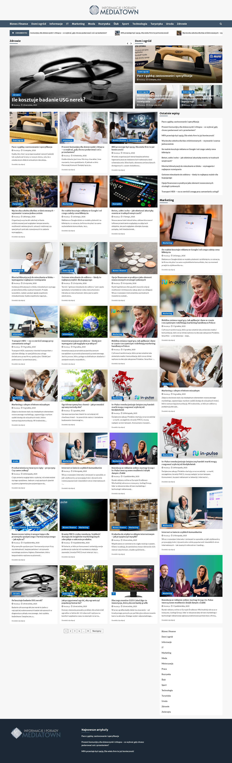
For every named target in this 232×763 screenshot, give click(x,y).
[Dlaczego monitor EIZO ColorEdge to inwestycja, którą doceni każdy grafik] (133, 581)
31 (88, 631)
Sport (125, 23)
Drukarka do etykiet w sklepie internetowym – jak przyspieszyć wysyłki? (133, 535)
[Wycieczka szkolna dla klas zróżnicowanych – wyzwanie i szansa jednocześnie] (34, 191)
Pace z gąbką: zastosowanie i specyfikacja (164, 75)
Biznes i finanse (19, 23)
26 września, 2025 (80, 606)
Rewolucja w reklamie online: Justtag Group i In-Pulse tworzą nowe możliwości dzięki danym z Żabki (133, 470)
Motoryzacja (167, 663)
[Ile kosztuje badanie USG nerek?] (34, 581)
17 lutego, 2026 (129, 217)
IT (67, 23)
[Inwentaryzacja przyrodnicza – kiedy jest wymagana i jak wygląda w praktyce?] (84, 322)
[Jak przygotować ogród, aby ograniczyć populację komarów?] (84, 581)
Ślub (116, 23)
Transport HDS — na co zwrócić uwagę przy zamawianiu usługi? (190, 191)
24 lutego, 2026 (79, 217)
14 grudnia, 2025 (29, 408)
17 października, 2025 (131, 476)
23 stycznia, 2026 (155, 105)
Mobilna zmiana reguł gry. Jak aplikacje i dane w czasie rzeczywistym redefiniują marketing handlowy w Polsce (133, 343)
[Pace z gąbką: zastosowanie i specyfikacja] (34, 128)
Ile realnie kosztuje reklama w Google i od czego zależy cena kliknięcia (82, 212)
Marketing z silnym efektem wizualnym (31, 404)
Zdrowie (182, 23)
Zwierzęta (166, 712)
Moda (91, 23)
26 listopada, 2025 (30, 474)
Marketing (78, 23)
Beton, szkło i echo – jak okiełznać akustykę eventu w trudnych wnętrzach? (132, 212)
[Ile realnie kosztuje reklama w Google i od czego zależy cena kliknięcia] (84, 191)
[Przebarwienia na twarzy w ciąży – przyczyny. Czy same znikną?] (34, 449)
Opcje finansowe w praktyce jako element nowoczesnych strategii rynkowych (132, 278)
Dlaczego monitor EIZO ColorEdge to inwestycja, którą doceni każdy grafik (130, 601)
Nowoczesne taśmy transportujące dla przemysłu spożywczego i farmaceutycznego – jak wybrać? (34, 537)
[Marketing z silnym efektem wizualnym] (34, 385)
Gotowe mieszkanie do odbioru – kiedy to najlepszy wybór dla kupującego (199, 98)
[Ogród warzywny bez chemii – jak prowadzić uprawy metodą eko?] (84, 385)
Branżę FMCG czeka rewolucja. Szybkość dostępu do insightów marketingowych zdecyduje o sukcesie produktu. (81, 537)
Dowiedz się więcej (18, 164)
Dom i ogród (38, 23)
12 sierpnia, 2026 (154, 80)
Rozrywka (104, 23)
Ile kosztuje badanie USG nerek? (27, 600)
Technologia (139, 23)
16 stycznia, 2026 (129, 283)
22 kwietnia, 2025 (30, 105)
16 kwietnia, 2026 (80, 156)
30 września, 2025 (130, 540)
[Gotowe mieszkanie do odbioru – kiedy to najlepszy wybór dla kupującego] (84, 258)
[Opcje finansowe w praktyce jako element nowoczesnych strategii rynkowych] (133, 258)
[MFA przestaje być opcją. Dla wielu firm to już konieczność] (133, 128)
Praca (164, 669)
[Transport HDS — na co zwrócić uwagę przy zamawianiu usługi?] (34, 322)
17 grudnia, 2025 (129, 350)
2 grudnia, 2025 (79, 411)
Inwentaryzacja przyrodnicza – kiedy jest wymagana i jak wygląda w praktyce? (81, 342)
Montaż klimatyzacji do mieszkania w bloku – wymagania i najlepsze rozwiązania (156, 98)
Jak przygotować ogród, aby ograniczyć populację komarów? (81, 601)
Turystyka (157, 23)
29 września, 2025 (30, 604)
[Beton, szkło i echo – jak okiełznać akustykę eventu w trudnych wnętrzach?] (133, 191)
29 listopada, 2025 (130, 413)
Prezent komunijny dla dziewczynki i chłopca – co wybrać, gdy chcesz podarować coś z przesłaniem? (83, 149)
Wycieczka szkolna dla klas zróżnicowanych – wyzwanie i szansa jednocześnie (156, 33)
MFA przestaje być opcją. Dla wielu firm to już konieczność (87, 33)
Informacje (56, 23)
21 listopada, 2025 (80, 471)
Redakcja (17, 105)
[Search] (220, 23)
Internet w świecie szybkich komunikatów (82, 468)
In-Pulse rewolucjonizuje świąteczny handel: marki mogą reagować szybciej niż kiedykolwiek (133, 407)
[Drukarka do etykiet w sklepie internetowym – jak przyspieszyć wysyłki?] (133, 515)
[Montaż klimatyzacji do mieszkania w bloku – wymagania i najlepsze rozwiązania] (34, 258)
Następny (97, 631)
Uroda (170, 23)
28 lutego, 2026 (29, 217)
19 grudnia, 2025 (29, 347)
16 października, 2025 (81, 543)
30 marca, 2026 (129, 153)
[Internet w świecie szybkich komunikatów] (84, 449)
